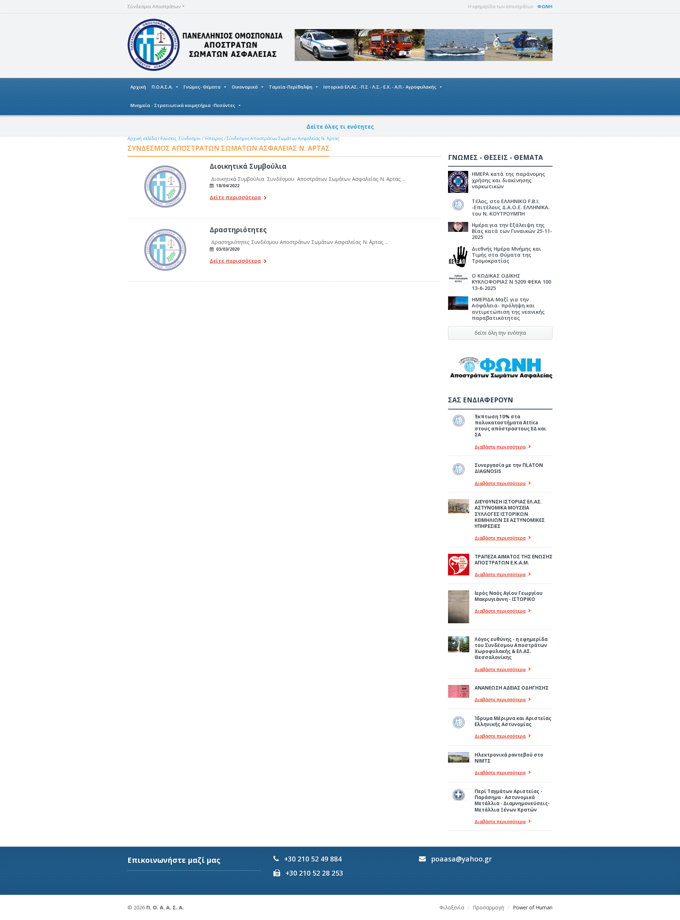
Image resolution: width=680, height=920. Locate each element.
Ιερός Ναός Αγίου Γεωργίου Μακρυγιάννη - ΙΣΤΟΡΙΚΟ (509, 596)
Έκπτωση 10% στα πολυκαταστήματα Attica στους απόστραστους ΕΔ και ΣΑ (510, 425)
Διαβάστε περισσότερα (500, 447)
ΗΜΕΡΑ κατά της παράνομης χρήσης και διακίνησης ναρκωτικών (508, 180)
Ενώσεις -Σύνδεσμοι (180, 138)
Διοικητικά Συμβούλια (248, 166)
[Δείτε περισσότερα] (165, 164)
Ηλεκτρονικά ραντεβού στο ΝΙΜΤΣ (509, 758)
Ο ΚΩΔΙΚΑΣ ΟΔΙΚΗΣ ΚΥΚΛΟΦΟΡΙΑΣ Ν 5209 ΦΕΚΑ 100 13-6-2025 (511, 281)
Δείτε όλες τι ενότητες (340, 126)
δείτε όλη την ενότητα (500, 332)
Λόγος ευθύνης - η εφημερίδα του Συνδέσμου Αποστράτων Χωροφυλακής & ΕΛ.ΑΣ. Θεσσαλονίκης (511, 648)
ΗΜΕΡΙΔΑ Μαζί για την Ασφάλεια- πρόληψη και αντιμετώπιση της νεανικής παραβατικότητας (508, 308)
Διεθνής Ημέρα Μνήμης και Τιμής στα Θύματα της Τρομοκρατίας (506, 254)
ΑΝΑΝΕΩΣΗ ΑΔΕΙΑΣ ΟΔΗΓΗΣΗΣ (512, 688)
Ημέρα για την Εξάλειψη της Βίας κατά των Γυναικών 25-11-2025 (512, 231)
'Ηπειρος (213, 138)
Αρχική (138, 87)
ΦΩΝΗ (544, 6)
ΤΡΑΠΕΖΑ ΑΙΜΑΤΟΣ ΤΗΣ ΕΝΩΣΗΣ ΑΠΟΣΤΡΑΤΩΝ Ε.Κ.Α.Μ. (513, 559)
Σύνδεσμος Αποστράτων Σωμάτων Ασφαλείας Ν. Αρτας (283, 138)
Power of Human (532, 907)
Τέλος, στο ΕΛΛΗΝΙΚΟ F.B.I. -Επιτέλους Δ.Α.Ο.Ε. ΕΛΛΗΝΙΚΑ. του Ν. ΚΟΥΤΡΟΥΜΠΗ (511, 207)
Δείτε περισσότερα (235, 198)
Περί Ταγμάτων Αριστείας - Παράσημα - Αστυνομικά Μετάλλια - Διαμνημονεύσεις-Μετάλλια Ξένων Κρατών (512, 800)
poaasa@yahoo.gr (461, 859)
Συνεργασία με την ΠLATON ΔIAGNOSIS (509, 468)
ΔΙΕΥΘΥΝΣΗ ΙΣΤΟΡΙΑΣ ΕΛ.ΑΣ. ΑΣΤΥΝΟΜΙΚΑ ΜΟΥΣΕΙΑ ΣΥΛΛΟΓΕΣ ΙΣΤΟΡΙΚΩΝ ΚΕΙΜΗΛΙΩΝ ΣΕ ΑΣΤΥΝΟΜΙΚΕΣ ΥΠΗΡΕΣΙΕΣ (510, 513)
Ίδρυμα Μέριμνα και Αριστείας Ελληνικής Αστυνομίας (513, 721)
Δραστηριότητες (238, 229)
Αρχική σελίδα (142, 138)
